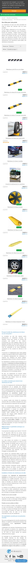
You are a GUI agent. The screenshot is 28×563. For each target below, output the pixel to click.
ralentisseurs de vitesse (11, 34)
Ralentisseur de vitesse (7, 19)
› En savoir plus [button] (15, 7)
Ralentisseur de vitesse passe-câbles (15, 275)
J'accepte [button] (14, 10)
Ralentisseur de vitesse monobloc (15, 161)
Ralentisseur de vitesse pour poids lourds (15, 138)
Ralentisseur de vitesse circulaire (15, 207)
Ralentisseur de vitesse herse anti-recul (15, 253)
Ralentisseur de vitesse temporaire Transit (15, 321)
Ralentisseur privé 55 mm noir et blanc (15, 69)
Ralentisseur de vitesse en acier (15, 230)
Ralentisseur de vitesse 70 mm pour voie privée (15, 115)
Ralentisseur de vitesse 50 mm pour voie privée (15, 92)
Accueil (3, 17)
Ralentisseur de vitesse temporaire (15, 298)
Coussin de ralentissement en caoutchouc (15, 184)
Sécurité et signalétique (12, 17)
